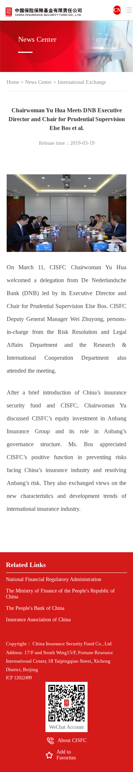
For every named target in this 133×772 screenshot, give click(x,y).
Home (13, 82)
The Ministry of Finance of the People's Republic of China (60, 594)
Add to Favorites (66, 755)
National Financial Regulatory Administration (53, 579)
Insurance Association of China (38, 619)
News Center (38, 82)
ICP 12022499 (19, 677)
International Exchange (82, 82)
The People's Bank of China (35, 608)
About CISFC (72, 740)
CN (117, 10)
